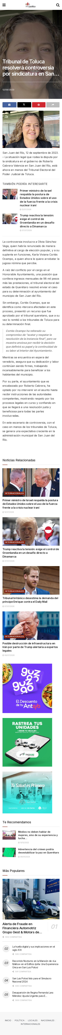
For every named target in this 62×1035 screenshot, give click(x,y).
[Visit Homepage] (31, 5)
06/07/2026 (9, 655)
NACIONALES (47, 1020)
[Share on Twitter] (24, 104)
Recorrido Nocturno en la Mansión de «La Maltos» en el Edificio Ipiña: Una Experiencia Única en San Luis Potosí (35, 964)
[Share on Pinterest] (38, 104)
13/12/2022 (24, 843)
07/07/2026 (26, 230)
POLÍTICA (19, 1020)
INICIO (8, 1020)
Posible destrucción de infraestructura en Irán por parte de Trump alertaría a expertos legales (30, 647)
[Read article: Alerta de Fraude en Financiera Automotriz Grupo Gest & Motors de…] (31, 899)
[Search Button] (58, 5)
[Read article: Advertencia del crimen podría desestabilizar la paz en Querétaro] (9, 852)
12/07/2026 (26, 209)
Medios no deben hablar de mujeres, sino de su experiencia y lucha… (38, 835)
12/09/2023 (8, 89)
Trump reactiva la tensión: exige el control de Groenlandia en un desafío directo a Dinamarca (30, 552)
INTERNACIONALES (14, 493)
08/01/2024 (25, 857)
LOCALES (33, 1020)
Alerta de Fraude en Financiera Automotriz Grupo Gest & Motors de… (22, 928)
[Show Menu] (4, 5)
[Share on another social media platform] (53, 104)
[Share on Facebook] (9, 104)
